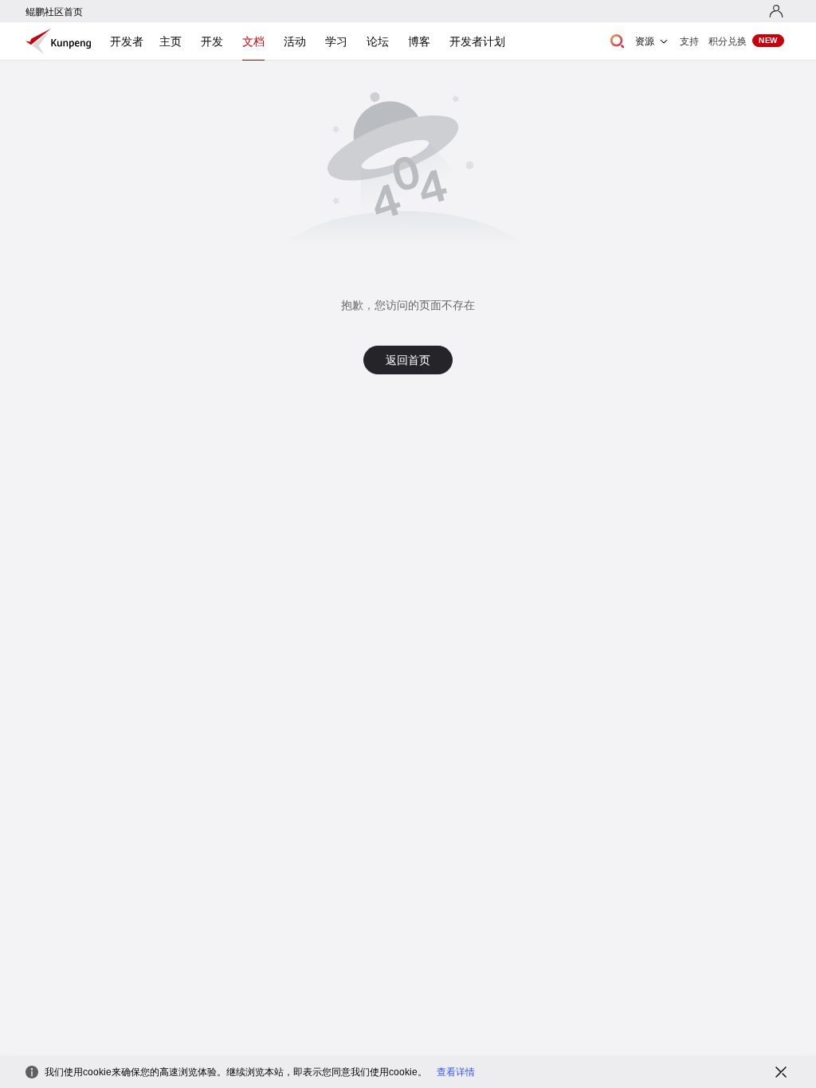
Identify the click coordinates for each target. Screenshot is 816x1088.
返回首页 (408, 360)
